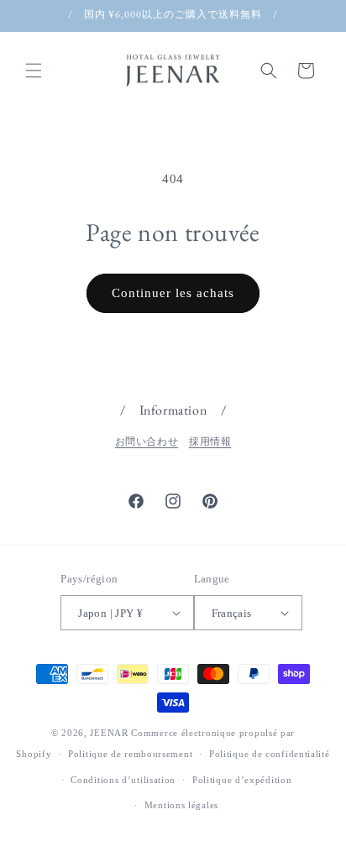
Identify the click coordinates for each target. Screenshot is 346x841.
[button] (33, 70)
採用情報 (210, 441)
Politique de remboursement (130, 754)
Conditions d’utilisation (123, 780)
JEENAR (109, 733)
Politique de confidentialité (269, 754)
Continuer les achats (173, 293)
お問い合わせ (147, 441)
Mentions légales (181, 805)
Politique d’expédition (241, 780)
